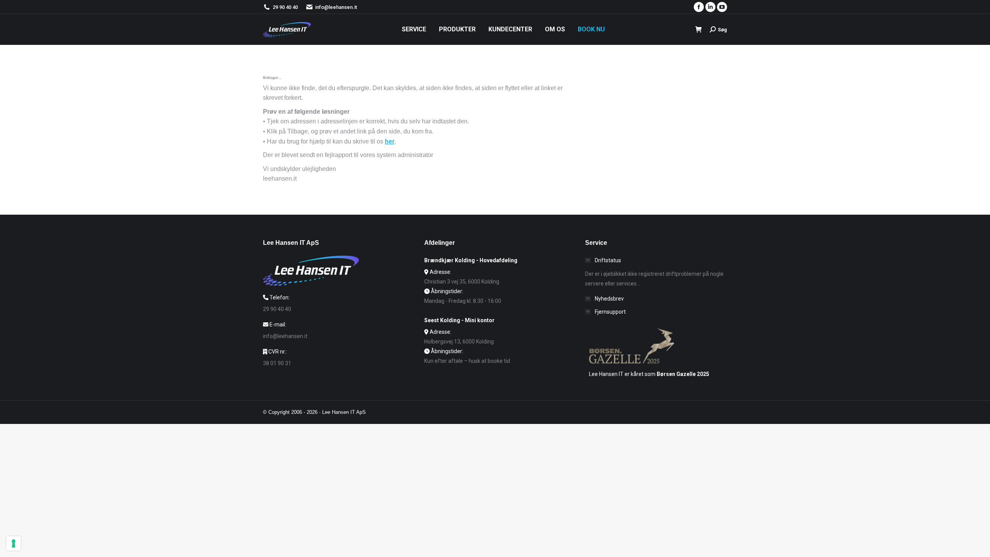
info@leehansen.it (336, 7)
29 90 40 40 (285, 7)
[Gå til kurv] (698, 29)
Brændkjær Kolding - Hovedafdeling (470, 260)
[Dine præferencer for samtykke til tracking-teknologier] (13, 543)
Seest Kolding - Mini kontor (459, 320)
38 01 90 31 (277, 363)
